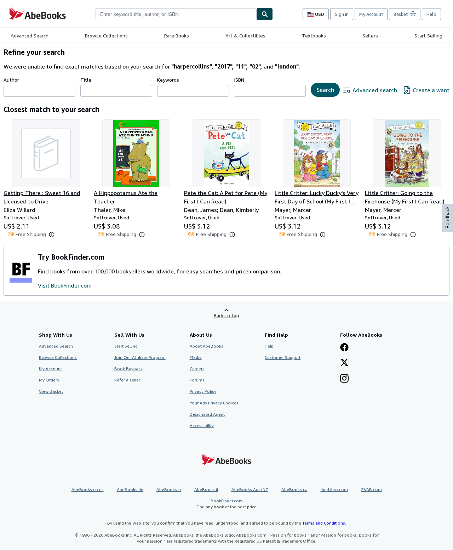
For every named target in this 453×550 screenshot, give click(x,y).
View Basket (51, 391)
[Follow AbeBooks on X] (344, 363)
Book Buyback (128, 368)
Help (431, 14)
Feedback (447, 217)
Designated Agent (207, 414)
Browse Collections (106, 35)
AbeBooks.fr (168, 489)
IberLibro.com (334, 489)
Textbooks (314, 35)
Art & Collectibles (245, 35)
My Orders (49, 380)
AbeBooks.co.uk (87, 489)
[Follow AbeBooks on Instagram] (344, 379)
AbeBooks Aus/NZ (249, 489)
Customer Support (282, 357)
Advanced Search (29, 35)
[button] (51, 234)
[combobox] (176, 14)
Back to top (226, 315)
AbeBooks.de (130, 489)
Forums (197, 380)
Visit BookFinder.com (65, 285)
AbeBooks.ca (294, 489)
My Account (371, 14)
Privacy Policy (203, 391)
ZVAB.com (371, 489)
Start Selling (428, 35)
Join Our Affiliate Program (140, 357)
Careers (197, 368)
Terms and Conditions (323, 523)
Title (85, 80)
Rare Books (176, 35)
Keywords (168, 80)
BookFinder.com (226, 503)
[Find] (265, 14)
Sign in (342, 14)
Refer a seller (127, 380)
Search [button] (325, 89)
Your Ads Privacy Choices (214, 403)
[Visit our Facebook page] (344, 348)
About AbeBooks (206, 346)
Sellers (370, 35)
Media (196, 357)
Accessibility (202, 425)
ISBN (239, 80)
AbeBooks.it (206, 489)
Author (11, 80)
